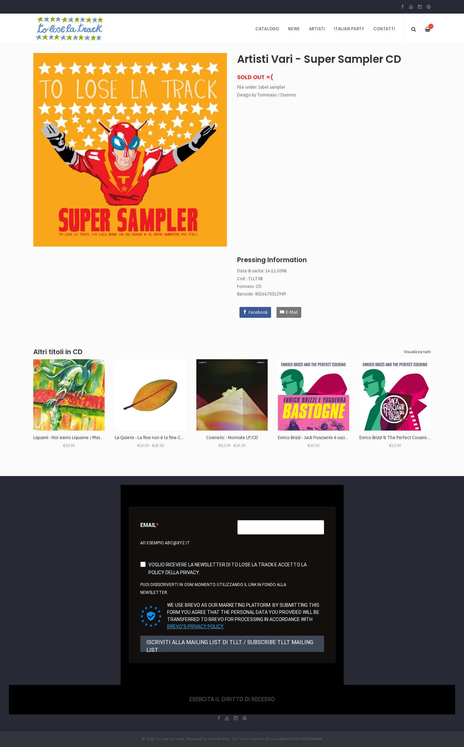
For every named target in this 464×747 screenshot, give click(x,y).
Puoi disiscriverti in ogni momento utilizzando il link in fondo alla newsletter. (213, 588)
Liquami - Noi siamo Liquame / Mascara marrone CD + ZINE (89, 437)
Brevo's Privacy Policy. (195, 626)
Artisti (317, 29)
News (294, 29)
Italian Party (349, 29)
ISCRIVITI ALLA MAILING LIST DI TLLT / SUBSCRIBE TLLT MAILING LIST (229, 645)
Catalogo (267, 29)
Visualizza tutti (417, 351)
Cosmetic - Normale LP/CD (232, 437)
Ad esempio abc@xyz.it (165, 543)
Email (148, 525)
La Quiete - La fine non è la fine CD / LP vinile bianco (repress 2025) (180, 437)
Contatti (384, 29)
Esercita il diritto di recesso (232, 699)
